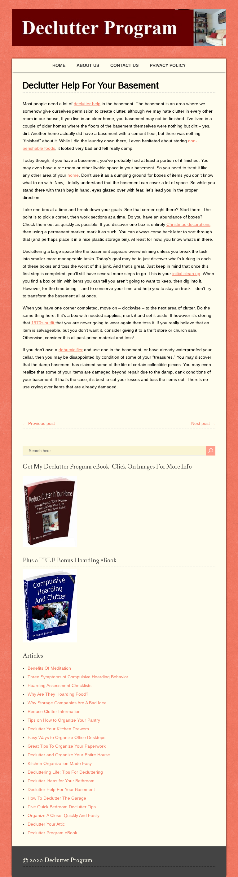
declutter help (87, 103)
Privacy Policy (168, 65)
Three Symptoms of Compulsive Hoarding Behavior (78, 676)
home (73, 175)
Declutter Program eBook (52, 832)
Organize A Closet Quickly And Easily (63, 815)
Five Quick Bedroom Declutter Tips (62, 806)
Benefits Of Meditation (49, 668)
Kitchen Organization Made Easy (60, 763)
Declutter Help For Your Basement (61, 789)
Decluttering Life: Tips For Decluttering (65, 772)
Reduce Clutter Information (54, 711)
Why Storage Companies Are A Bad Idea (67, 702)
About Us (88, 65)
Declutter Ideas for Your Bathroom (61, 780)
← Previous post (39, 423)
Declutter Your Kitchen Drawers (58, 728)
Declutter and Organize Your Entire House (69, 754)
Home (58, 65)
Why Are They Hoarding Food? (58, 694)
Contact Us (124, 65)
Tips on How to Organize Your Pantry (64, 720)
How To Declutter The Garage (57, 798)
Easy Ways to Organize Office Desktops (66, 737)
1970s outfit (43, 322)
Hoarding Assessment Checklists (59, 685)
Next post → (203, 423)
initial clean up (186, 273)
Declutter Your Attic (46, 824)
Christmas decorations (188, 224)
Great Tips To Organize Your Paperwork (67, 746)
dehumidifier (71, 349)
